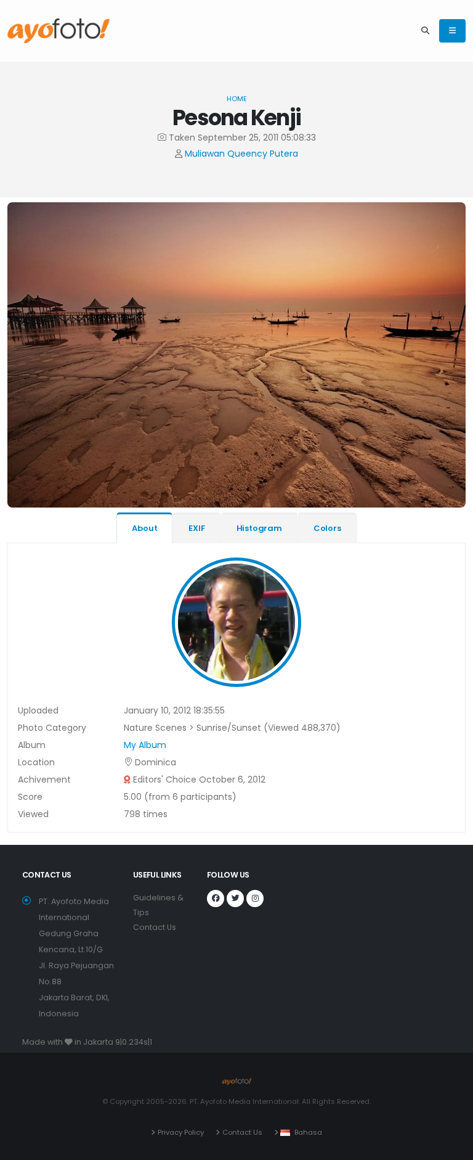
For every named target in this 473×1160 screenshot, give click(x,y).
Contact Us (154, 927)
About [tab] (144, 528)
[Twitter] (235, 898)
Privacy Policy (181, 1132)
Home (237, 99)
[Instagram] (255, 898)
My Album (145, 745)
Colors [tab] (327, 528)
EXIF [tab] (196, 528)
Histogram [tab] (259, 528)
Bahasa (308, 1132)
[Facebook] (215, 898)
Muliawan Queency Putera (241, 153)
